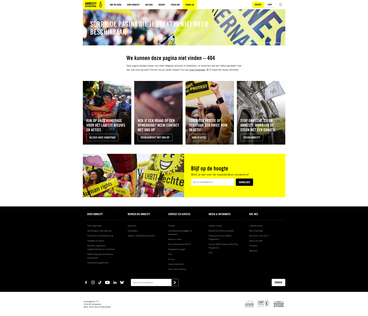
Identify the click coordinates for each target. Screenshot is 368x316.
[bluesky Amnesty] (122, 282)
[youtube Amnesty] (107, 282)
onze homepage (197, 69)
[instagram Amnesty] (93, 282)
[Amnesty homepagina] (94, 4)
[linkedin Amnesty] (115, 282)
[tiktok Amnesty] (100, 282)
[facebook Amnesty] (86, 282)
